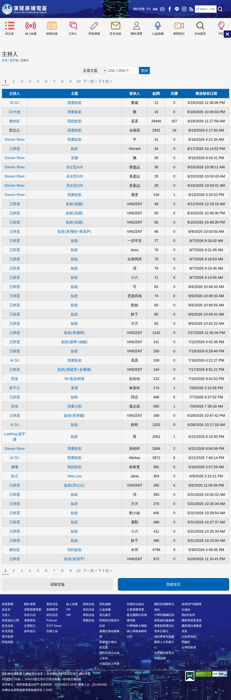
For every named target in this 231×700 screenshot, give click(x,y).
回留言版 (57, 584)
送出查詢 (220, 9)
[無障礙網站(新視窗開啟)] (203, 674)
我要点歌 (74, 406)
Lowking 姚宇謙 (14, 436)
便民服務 (105, 604)
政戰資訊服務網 (164, 620)
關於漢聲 (136, 33)
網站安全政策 (34, 673)
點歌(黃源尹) (74, 559)
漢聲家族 (30, 620)
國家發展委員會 (192, 620)
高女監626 (74, 167)
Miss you (74, 476)
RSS (191, 9)
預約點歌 (74, 550)
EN (149, 8)
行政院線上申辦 (109, 663)
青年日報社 (161, 631)
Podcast (51, 620)
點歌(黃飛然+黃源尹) (74, 231)
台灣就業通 (189, 647)
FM (68, 609)
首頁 (5, 60)
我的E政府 (188, 614)
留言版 (14, 60)
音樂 (74, 158)
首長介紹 (30, 614)
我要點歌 (74, 103)
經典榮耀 (7, 604)
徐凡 (14, 476)
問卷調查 (94, 33)
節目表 (9, 33)
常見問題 (7, 631)
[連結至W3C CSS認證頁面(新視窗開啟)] (220, 674)
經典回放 (162, 9)
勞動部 (186, 642)
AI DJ (14, 103)
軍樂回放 (88, 620)
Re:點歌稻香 (75, 379)
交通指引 (30, 625)
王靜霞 (14, 149)
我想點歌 (74, 121)
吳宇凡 (14, 388)
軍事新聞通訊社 (164, 625)
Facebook (169, 9)
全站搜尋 (200, 33)
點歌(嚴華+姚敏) (74, 342)
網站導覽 (139, 8)
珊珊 (14, 467)
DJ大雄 (14, 112)
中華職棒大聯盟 (137, 625)
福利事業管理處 (164, 636)
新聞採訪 (179, 33)
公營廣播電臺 (135, 609)
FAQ (221, 33)
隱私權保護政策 (12, 673)
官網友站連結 (135, 604)
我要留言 (173, 584)
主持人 (73, 33)
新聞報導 (52, 609)
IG (184, 9)
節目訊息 (52, 614)
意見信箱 (115, 33)
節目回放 (88, 609)
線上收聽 (155, 9)
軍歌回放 (88, 614)
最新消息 (52, 604)
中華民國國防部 (164, 614)
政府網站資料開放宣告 (61, 673)
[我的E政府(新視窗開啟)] (190, 676)
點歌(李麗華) (74, 333)
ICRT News (53, 625)
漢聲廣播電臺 (24, 9)
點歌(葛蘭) (74, 204)
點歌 (74, 149)
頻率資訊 (30, 631)
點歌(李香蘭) (74, 415)
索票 (74, 388)
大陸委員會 (189, 636)
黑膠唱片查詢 (108, 642)
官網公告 (52, 631)
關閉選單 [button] (227, 34)
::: (115, 597)
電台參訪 (105, 614)
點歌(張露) (74, 213)
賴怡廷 (14, 121)
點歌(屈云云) (74, 485)
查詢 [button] (144, 71)
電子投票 (7, 636)
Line (176, 9)
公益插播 (158, 33)
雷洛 (14, 379)
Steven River (14, 139)
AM (68, 614)
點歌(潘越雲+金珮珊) (74, 369)
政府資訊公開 (10, 620)
